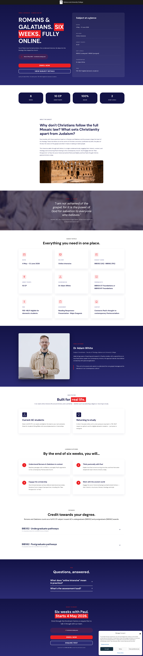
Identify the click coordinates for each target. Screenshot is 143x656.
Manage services (105, 644)
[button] (140, 633)
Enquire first (71, 643)
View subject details (44, 71)
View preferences (134, 649)
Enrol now (44, 65)
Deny (120, 649)
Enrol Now (71, 637)
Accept (107, 649)
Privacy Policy (120, 652)
